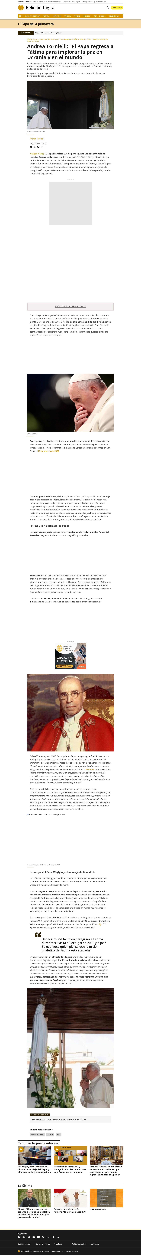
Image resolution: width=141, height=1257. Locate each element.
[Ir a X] (24, 1237)
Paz (58, 1135)
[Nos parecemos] (106, 1198)
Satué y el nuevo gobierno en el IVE (94, 2)
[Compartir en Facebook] (31, 147)
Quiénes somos (24, 1244)
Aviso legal (58, 1244)
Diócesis (87, 16)
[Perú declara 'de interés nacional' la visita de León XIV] (70, 1198)
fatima (50, 1135)
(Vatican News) (37, 153)
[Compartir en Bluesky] (38, 147)
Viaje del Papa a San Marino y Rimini (48, 33)
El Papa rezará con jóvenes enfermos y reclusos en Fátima (59, 1119)
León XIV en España (32, 16)
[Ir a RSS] (58, 1237)
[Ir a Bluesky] (43, 1237)
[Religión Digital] (36, 7)
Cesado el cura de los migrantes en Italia (47, 2)
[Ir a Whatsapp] (48, 1237)
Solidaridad (114, 16)
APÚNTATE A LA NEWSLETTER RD (70, 306)
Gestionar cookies (72, 1251)
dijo (100, 924)
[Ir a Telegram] (53, 1237)
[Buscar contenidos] (107, 7)
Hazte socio (94, 1244)
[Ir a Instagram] (29, 1237)
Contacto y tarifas (43, 1244)
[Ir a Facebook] (19, 1237)
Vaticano (57, 16)
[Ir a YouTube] (39, 1237)
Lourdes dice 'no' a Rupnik (71, 2)
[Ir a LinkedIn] (34, 1237)
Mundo (77, 16)
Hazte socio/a (117, 8)
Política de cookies (79, 1244)
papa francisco (37, 1135)
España (46, 16)
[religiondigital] (25, 1251)
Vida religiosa (99, 16)
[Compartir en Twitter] (34, 147)
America (67, 16)
